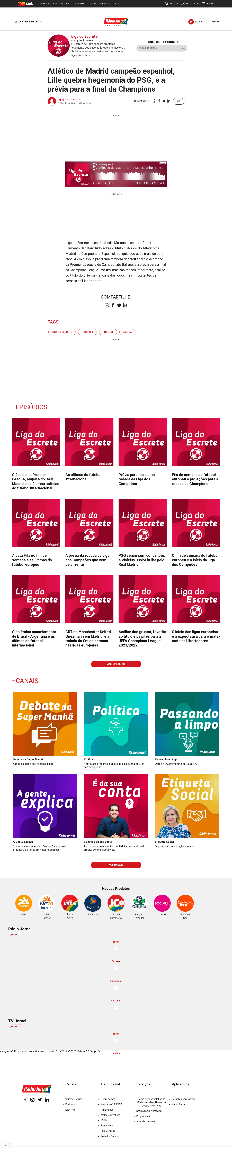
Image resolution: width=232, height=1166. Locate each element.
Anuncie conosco (145, 1121)
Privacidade (107, 1109)
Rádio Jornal (178, 1104)
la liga (127, 332)
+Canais (25, 681)
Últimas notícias (73, 1099)
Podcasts (70, 1104)
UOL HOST (65, 3)
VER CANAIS (116, 865)
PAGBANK (79, 3)
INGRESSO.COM (48, 3)
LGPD (104, 1120)
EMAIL (210, 3)
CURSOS (91, 3)
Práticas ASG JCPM (111, 1104)
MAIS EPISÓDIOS (116, 664)
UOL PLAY (104, 3)
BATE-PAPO (192, 3)
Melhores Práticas (110, 1115)
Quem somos (108, 1099)
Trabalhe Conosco (110, 1136)
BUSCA (174, 3)
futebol (108, 332)
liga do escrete (62, 332)
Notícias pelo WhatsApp (149, 1111)
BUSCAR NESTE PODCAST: (162, 42)
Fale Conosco (108, 1130)
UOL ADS (117, 3)
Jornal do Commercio (183, 1099)
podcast (87, 332)
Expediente (107, 1125)
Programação (143, 1116)
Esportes (70, 1109)
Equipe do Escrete (69, 99)
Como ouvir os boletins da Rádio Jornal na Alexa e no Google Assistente (151, 1102)
